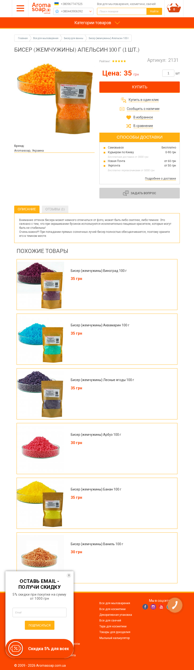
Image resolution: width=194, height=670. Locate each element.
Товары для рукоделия (114, 632)
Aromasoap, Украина (29, 150)
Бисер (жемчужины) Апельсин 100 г (109, 38)
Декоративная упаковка (115, 614)
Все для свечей (110, 620)
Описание (27, 209)
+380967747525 (71, 3)
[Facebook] (145, 607)
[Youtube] (161, 607)
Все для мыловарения (114, 603)
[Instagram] (153, 607)
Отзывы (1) (55, 209)
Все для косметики (112, 609)
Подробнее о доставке (160, 178)
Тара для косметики (113, 626)
